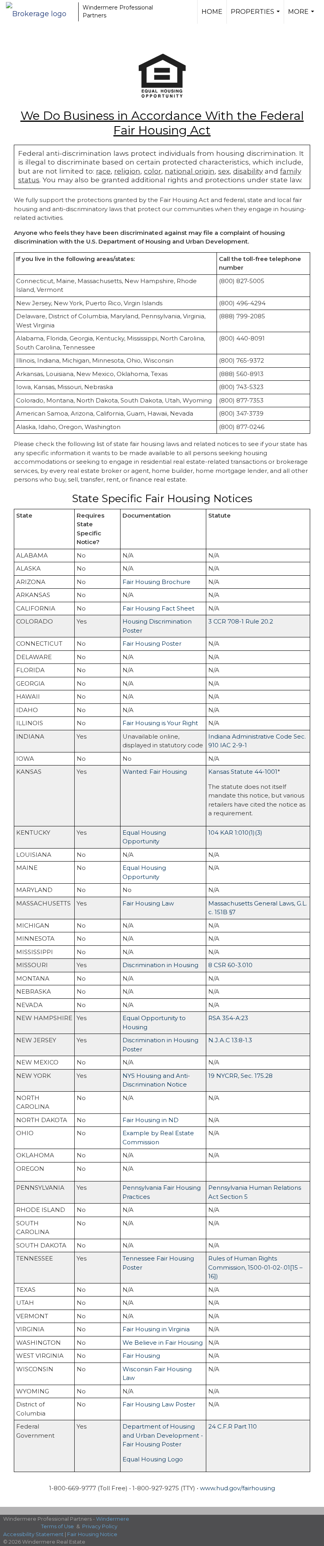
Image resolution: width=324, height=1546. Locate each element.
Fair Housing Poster (151, 643)
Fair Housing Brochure (156, 582)
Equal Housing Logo (152, 1459)
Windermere (112, 1519)
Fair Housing (141, 1355)
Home (212, 11)
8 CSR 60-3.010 (230, 965)
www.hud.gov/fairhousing (237, 1488)
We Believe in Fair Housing (162, 1342)
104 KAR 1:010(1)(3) (235, 832)
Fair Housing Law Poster (158, 1404)
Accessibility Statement (33, 1534)
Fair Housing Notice (92, 1534)
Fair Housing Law (148, 903)
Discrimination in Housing (160, 965)
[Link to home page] (40, 12)
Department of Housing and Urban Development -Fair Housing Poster (162, 1435)
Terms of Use (57, 1526)
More (302, 16)
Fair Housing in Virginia (156, 1329)
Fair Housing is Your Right (160, 723)
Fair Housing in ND (150, 1120)
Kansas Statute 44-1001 (242, 771)
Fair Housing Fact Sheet (158, 608)
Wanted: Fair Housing (154, 771)
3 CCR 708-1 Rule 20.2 (240, 621)
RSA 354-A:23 (228, 1018)
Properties (256, 16)
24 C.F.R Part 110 (232, 1426)
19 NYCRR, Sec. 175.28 (240, 1075)
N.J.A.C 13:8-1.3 (230, 1040)
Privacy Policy (99, 1526)
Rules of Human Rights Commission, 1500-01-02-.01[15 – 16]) (255, 1267)
